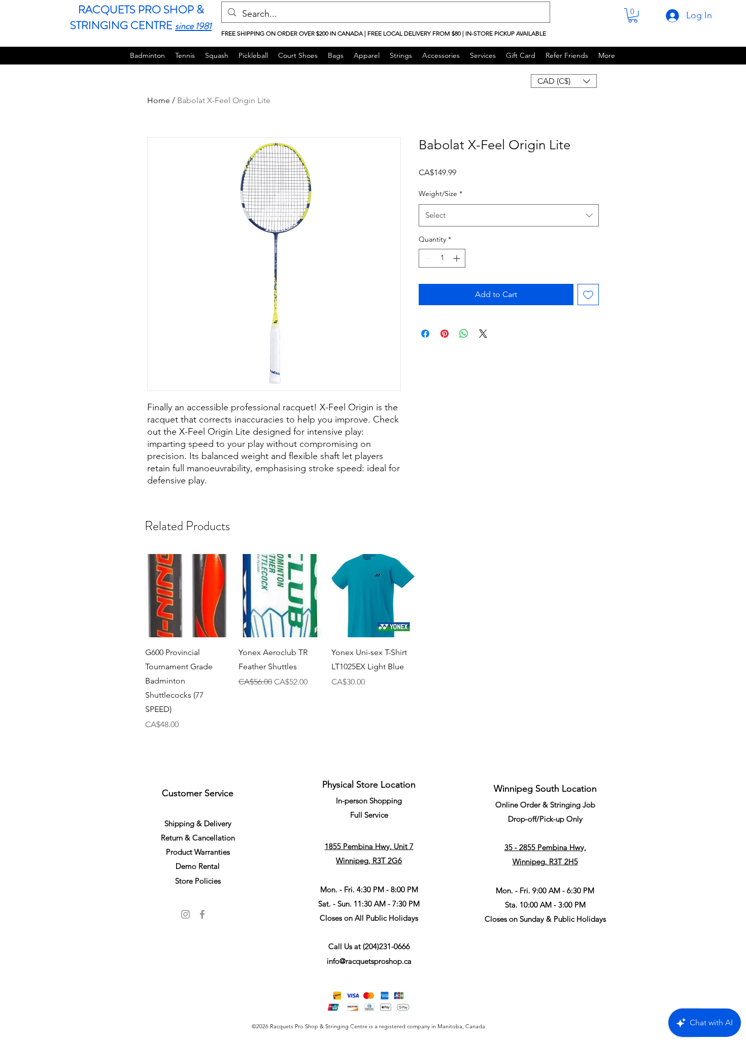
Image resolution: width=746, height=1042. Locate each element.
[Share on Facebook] (425, 334)
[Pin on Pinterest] (444, 334)
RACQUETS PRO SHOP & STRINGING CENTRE (137, 17)
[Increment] (457, 258)
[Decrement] (426, 258)
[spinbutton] (442, 258)
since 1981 (193, 25)
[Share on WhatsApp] (464, 334)
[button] (632, 15)
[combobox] (509, 215)
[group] (373, 655)
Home (158, 100)
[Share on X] (483, 334)
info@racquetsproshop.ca (369, 961)
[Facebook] (202, 914)
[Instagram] (185, 914)
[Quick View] (186, 595)
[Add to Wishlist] (588, 294)
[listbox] (564, 81)
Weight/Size (440, 193)
